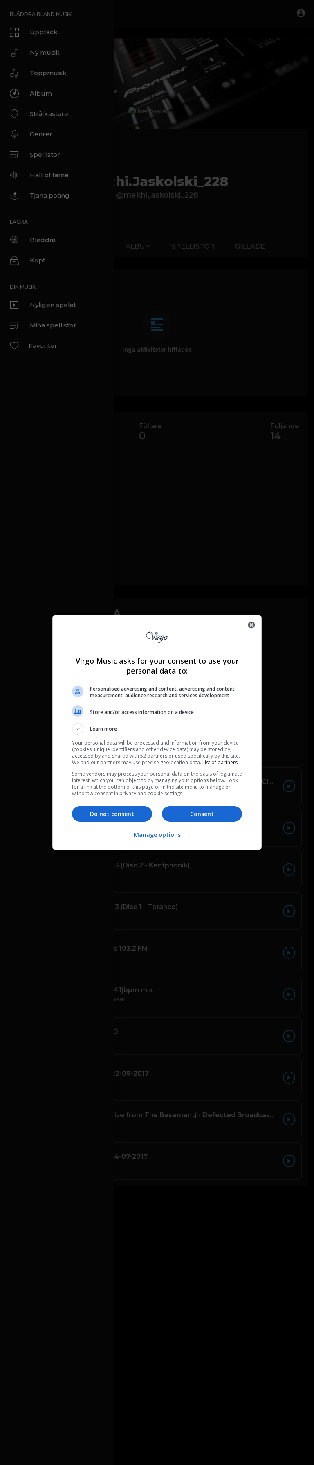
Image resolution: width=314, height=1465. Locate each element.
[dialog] (157, 732)
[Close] (251, 625)
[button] (157, 729)
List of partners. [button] (220, 762)
